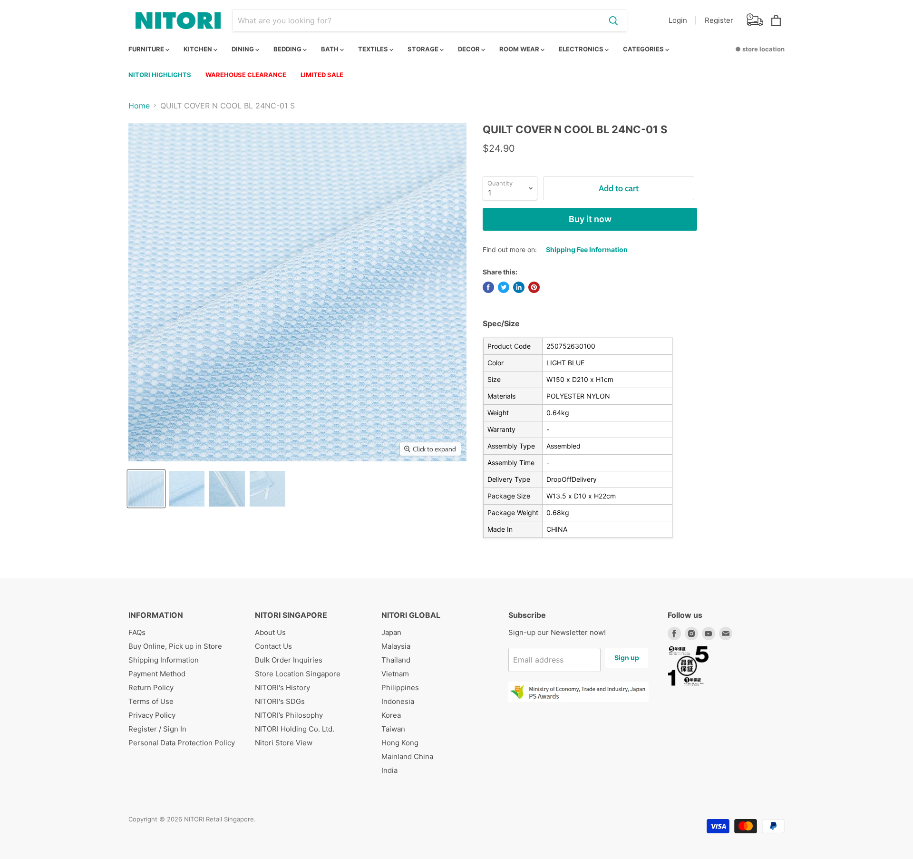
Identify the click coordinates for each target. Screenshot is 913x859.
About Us (270, 632)
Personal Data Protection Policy (181, 742)
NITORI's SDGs (280, 701)
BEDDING (288, 49)
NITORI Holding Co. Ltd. (294, 728)
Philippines (400, 687)
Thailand (395, 659)
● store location (760, 49)
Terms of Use (151, 701)
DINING (243, 49)
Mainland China (407, 756)
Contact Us (273, 646)
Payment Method (156, 673)
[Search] (613, 20)
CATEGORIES (644, 49)
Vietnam (395, 673)
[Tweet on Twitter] (503, 287)
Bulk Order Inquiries (288, 659)
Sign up (626, 658)
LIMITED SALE (322, 74)
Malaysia (395, 646)
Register (719, 20)
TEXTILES (373, 49)
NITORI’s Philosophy (289, 715)
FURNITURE (146, 49)
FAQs (137, 632)
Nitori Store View (283, 742)
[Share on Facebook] (488, 287)
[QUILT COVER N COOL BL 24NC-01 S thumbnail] (146, 489)
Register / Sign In (157, 728)
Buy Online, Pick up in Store (175, 646)
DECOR (469, 49)
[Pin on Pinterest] (534, 287)
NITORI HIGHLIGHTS (159, 74)
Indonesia (397, 701)
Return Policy (151, 687)
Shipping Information (163, 659)
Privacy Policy (151, 715)
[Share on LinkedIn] (518, 287)
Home (139, 105)
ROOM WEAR (520, 49)
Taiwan (393, 728)
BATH (330, 49)
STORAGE (424, 49)
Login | (683, 20)
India (389, 770)
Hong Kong (399, 742)
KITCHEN (199, 49)
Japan (391, 632)
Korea (391, 715)
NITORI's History (282, 687)
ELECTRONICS (582, 49)
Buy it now (590, 219)
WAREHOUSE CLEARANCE (245, 74)
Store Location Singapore (297, 673)
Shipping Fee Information (587, 249)
